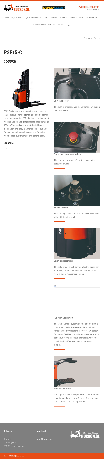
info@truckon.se (44, 439)
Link (6, 148)
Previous (88, 38)
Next (96, 38)
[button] (69, 24)
